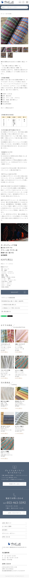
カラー (3, 282)
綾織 (7, 275)
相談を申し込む (14, 484)
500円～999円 (11, 277)
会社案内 (4, 530)
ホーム (2, 13)
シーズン (4, 278)
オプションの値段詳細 (8, 297)
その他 (8, 285)
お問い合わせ (6, 537)
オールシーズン (12, 280)
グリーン (9, 284)
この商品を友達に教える (9, 304)
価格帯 (3, 277)
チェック (7, 269)
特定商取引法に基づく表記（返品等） (13, 301)
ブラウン (9, 282)
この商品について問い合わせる (11, 308)
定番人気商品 (5, 287)
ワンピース (11, 273)
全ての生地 (8, 13)
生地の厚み (5, 281)
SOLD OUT (14, 292)
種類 (3, 275)
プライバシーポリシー (8, 533)
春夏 (9, 278)
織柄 (6, 270)
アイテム (4, 271)
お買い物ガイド (6, 523)
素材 (3, 274)
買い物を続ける (6, 311)
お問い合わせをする (14, 513)
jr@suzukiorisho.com (9, 567)
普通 (10, 281)
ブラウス (10, 271)
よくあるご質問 (6, 526)
